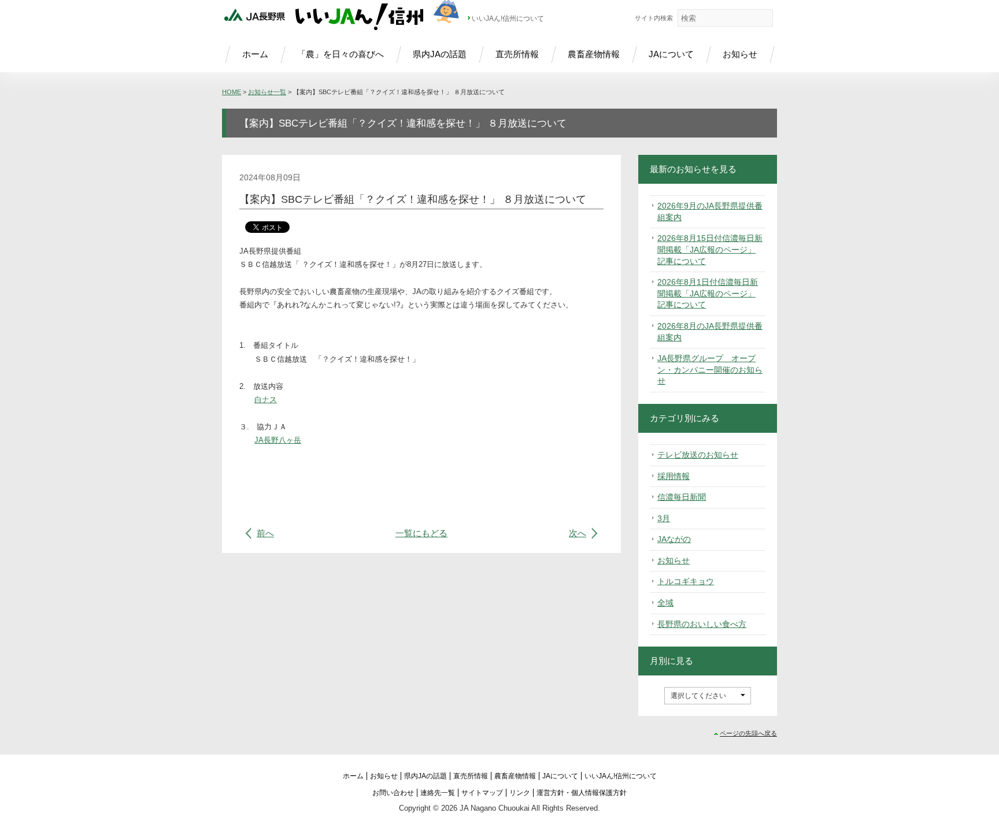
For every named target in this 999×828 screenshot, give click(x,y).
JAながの (674, 539)
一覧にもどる (421, 533)
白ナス (265, 399)
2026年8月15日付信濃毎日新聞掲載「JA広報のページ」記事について (710, 249)
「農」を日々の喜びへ (340, 54)
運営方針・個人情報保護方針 (581, 793)
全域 (665, 602)
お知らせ (740, 54)
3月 (663, 518)
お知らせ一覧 (267, 91)
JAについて (671, 54)
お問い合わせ (393, 793)
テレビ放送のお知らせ (697, 454)
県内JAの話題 (440, 54)
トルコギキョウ (685, 581)
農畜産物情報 (594, 54)
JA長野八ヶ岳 (277, 440)
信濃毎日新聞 (681, 497)
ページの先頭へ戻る (748, 733)
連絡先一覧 (437, 793)
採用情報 (673, 476)
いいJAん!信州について (508, 18)
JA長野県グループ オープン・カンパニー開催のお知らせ (710, 369)
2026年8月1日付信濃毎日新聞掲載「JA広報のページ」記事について (707, 293)
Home (231, 91)
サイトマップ (482, 793)
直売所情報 (517, 54)
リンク (519, 793)
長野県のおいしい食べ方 (701, 624)
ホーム (255, 54)
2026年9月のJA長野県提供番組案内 (710, 211)
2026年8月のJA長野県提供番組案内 (710, 331)
